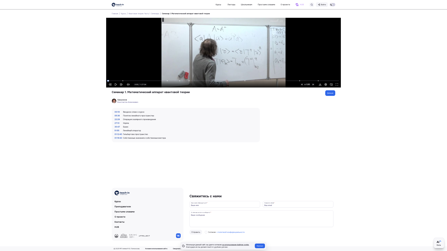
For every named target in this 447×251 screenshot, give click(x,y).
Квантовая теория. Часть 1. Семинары (144, 14)
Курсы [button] (218, 4)
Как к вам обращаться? (199, 203)
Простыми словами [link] (125, 211)
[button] (320, 84)
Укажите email (269, 203)
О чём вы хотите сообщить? (200, 212)
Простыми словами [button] (266, 4)
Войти (323, 5)
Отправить (195, 232)
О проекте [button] (285, 4)
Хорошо (260, 246)
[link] (118, 5)
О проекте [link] (120, 217)
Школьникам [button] (246, 4)
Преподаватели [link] (123, 206)
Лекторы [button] (231, 4)
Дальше (330, 93)
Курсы (123, 14)
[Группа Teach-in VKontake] (178, 235)
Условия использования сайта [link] (156, 249)
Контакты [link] (119, 222)
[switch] (332, 4)
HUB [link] (117, 227)
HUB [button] (302, 4)
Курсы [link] (118, 201)
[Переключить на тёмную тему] (332, 4)
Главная (115, 14)
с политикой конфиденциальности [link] (231, 232)
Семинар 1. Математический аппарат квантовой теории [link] (186, 14)
